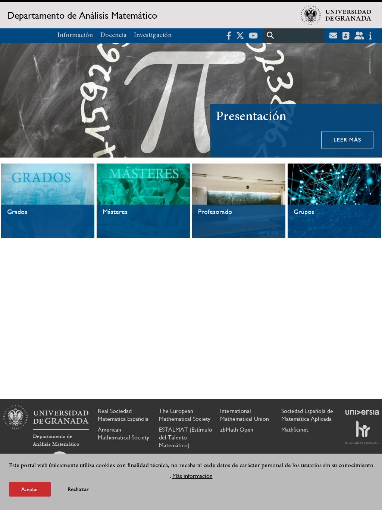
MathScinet (294, 429)
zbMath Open (236, 429)
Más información (192, 475)
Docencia (113, 35)
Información (75, 35)
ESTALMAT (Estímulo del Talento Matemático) (185, 437)
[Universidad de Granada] (336, 15)
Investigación (153, 35)
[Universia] (362, 412)
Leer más (347, 140)
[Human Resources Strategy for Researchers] (362, 432)
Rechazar (78, 489)
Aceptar (29, 489)
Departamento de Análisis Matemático (82, 15)
